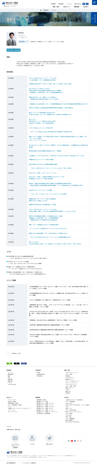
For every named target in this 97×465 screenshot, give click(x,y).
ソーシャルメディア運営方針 (28, 463)
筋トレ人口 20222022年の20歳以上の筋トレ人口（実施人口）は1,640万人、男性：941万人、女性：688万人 (55, 243)
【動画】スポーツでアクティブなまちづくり (19, 408)
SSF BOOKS (68, 415)
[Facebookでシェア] (24, 363)
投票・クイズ (68, 408)
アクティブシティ (12, 400)
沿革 (9, 377)
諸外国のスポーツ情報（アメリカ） (46, 406)
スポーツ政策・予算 (70, 386)
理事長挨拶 (10, 374)
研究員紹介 (61, 4)
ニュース (69, 4)
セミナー (10, 406)
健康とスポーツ (69, 388)
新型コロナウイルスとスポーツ (73, 412)
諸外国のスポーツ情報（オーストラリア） (47, 412)
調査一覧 (67, 391)
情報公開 (10, 381)
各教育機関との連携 (13, 403)
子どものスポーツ (70, 377)
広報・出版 (68, 417)
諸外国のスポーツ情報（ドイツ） (45, 405)
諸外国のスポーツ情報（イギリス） (46, 403)
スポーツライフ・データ (71, 372)
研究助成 (67, 393)
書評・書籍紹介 (69, 420)
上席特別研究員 (41, 374)
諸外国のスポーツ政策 (42, 401)
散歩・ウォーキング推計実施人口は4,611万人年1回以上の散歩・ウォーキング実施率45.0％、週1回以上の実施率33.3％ (50, 113)
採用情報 (10, 379)
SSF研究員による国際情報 (43, 413)
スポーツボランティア (71, 384)
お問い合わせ (77, 4)
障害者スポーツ (69, 379)
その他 (67, 389)
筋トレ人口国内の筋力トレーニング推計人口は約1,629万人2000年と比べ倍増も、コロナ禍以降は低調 (42, 121)
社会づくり (9, 397)
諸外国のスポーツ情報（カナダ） (45, 408)
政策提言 (67, 376)
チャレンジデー (12, 410)
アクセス (10, 383)
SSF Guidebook (12, 384)
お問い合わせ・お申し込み (13, 429)
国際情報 (38, 397)
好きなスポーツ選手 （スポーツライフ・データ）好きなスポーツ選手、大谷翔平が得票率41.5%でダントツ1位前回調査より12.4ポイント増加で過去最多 (46, 176)
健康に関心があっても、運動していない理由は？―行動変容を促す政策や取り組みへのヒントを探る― (44, 98)
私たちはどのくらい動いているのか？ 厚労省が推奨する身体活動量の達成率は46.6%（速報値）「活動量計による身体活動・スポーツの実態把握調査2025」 (46, 90)
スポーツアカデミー (13, 412)
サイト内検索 (87, 4)
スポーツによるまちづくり (72, 381)
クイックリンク (95, 18)
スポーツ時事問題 (70, 401)
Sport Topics (68, 403)
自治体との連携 (12, 401)
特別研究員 (39, 376)
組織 (9, 376)
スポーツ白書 (68, 374)
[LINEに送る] (9, 363)
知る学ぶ (66, 397)
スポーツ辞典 (68, 413)
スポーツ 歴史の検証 (70, 410)
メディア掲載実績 (69, 418)
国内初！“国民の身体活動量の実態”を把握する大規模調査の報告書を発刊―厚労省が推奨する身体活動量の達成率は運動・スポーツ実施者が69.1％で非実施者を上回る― (56, 184)
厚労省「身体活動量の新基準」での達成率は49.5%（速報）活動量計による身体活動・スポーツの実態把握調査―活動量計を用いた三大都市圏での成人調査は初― (46, 218)
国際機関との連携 (41, 400)
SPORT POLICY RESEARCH (72, 422)
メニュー (94, 2)
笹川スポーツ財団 (40, 10)
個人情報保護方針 (11, 463)
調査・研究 (67, 370)
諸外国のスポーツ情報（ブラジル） (46, 410)
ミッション (10, 372)
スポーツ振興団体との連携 (14, 405)
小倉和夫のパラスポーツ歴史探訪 (74, 400)
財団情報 (53, 4)
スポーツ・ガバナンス (71, 383)
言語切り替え (84, 4)
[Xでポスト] (17, 363)
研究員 (38, 372)
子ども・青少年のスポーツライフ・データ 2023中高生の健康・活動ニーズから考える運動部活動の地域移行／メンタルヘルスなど (52, 210)
